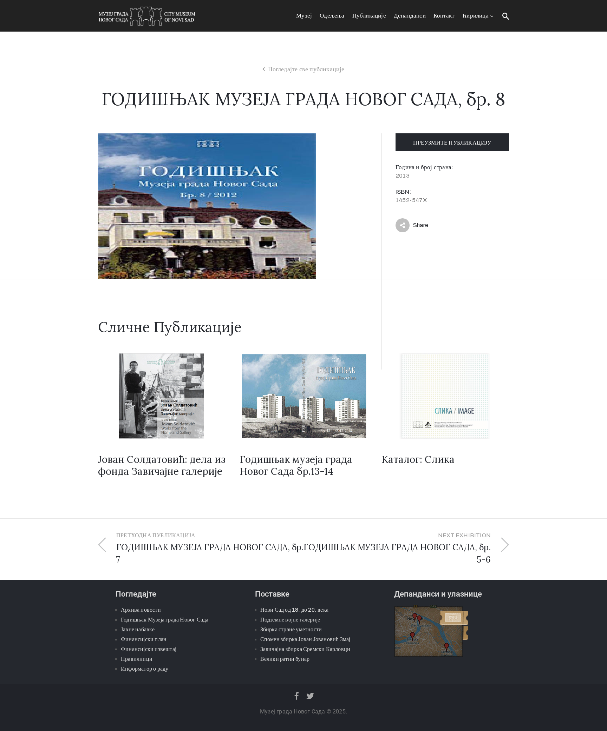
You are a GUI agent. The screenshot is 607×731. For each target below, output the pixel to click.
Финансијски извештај (148, 649)
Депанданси (410, 15)
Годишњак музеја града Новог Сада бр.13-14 (296, 465)
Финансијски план (144, 639)
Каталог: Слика (418, 459)
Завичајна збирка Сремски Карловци (305, 649)
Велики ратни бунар (285, 659)
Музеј (304, 15)
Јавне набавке (138, 629)
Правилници (136, 659)
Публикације (369, 15)
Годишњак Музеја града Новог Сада (164, 620)
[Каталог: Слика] (445, 395)
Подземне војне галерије (290, 620)
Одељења (332, 15)
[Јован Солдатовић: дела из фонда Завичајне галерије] (162, 395)
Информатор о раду (144, 669)
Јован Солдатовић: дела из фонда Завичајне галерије (162, 465)
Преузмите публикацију (452, 143)
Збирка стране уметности (291, 629)
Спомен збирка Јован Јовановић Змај (305, 639)
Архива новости (141, 610)
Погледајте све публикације (306, 69)
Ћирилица (475, 15)
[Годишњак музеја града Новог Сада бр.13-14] (303, 395)
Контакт (443, 15)
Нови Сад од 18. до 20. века (294, 610)
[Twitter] (310, 696)
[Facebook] (296, 696)
